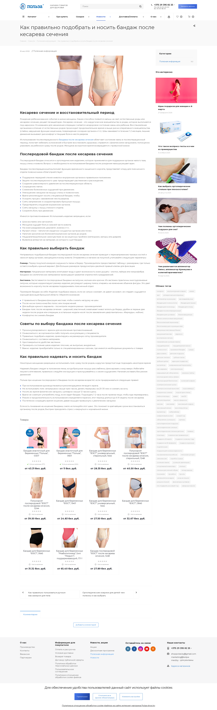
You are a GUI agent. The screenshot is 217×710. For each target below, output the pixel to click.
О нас (23, 642)
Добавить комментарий (86, 625)
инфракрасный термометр (180, 365)
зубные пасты (179, 357)
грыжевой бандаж (177, 350)
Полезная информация (102, 654)
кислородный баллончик (167, 381)
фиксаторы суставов (181, 482)
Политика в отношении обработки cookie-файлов (68, 676)
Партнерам (26, 657)
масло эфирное (180, 400)
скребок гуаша (177, 458)
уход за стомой (163, 482)
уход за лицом (183, 478)
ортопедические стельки (167, 427)
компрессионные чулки (166, 385)
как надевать (162, 369)
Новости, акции (99, 642)
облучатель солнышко (166, 420)
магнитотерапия (163, 400)
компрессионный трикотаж (168, 388)
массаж (160, 404)
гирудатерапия (163, 346)
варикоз (179, 334)
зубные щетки (162, 361)
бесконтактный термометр (167, 322)
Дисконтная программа (102, 650)
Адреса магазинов (180, 666)
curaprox (160, 291)
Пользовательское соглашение (64, 670)
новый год (181, 416)
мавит (175, 396)
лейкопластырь (163, 396)
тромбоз (172, 474)
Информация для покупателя (65, 643)
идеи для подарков (179, 361)
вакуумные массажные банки (168, 330)
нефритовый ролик (165, 416)
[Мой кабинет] (169, 16)
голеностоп (162, 350)
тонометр (161, 474)
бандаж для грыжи (188, 303)
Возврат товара (63, 656)
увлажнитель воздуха (165, 478)
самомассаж (162, 458)
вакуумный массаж (164, 334)
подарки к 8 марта (164, 439)
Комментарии (30, 614)
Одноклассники (153, 648)
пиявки (190, 431)
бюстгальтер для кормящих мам (170, 326)
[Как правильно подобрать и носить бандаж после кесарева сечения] (86, 81)
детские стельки (163, 357)
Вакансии (25, 654)
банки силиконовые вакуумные (169, 318)
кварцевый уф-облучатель (167, 373)
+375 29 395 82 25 (163, 5)
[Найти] (140, 6)
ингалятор (161, 365)
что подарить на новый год (167, 486)
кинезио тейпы (188, 373)
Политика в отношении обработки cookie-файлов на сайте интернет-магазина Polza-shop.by (108, 705)
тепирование (187, 470)
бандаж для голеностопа (167, 303)
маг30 (183, 396)
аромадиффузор (186, 299)
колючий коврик (188, 381)
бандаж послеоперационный (169, 311)
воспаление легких (165, 338)
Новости (94, 657)
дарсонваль (161, 353)
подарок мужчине (187, 443)
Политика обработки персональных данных (66, 664)
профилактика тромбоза (167, 455)
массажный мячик (164, 408)
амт (158, 295)
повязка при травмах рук (178, 435)
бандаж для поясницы (166, 307)
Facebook (134, 648)
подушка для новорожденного (169, 451)
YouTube (146, 648)
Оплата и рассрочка (65, 649)
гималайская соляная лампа (168, 342)
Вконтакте (127, 648)
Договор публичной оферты (69, 660)
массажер (170, 404)
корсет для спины (183, 392)
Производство (27, 647)
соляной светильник (181, 462)
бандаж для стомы (185, 307)
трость (182, 474)
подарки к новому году (184, 439)
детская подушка (177, 353)
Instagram (140, 648)
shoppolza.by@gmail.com (183, 654)
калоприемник (177, 369)
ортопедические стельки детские (170, 431)
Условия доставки (64, 653)
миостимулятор (181, 408)
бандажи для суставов (166, 315)
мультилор (161, 412)
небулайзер (174, 412)
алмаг (191, 291)
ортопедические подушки (167, 423)
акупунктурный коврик (176, 291)
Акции (93, 647)
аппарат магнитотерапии (173, 295)
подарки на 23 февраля (166, 443)
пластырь (160, 435)
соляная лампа (163, 462)
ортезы (182, 420)
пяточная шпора (187, 455)
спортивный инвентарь (166, 466)
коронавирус (188, 388)
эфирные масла (188, 486)
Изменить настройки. (131, 697)
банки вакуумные (185, 315)
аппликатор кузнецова (166, 299)
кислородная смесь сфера (168, 377)
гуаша (191, 350)
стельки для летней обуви (167, 470)
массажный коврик (185, 404)
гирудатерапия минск (181, 346)
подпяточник (162, 447)
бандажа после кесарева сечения (76, 139)
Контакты (24, 650)
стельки (182, 466)
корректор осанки (164, 392)
